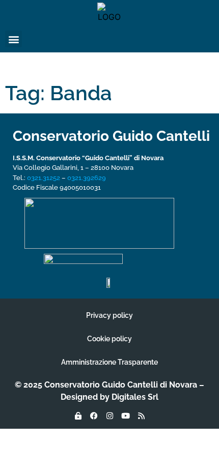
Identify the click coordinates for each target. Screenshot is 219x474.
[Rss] (141, 416)
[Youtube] (125, 416)
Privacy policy (109, 315)
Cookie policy (109, 339)
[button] (13, 39)
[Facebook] (93, 416)
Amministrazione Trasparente (109, 362)
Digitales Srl (135, 397)
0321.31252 (43, 178)
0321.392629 (86, 178)
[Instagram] (109, 416)
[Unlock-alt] (78, 416)
